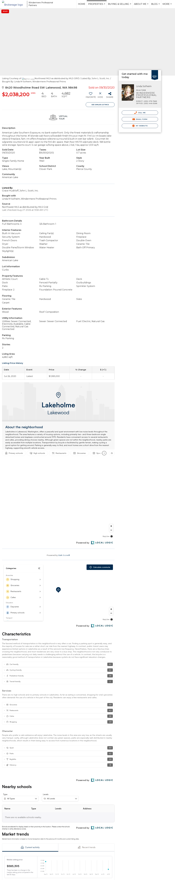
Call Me (141, 113)
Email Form (141, 119)
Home (81, 4)
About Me (141, 5)
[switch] (90, 96)
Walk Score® (64, 555)
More (167, 5)
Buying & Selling (120, 5)
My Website (141, 126)
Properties (97, 5)
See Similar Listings (100, 105)
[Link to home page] (14, 4)
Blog (155, 5)
